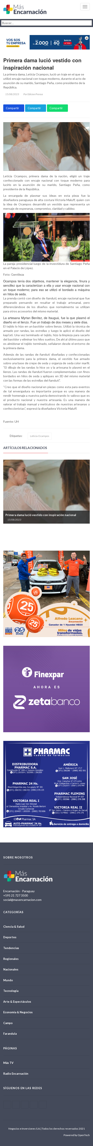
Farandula (10, 1033)
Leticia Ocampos (39, 436)
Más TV (8, 1062)
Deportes (9, 937)
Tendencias (11, 948)
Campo (8, 1023)
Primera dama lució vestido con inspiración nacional (42, 63)
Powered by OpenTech (77, 1135)
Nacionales (10, 969)
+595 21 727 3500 (15, 895)
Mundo (8, 980)
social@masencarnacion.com (22, 899)
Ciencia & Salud (13, 926)
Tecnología (10, 991)
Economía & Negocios (18, 1012)
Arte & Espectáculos (17, 1001)
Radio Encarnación (15, 1073)
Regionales (11, 959)
